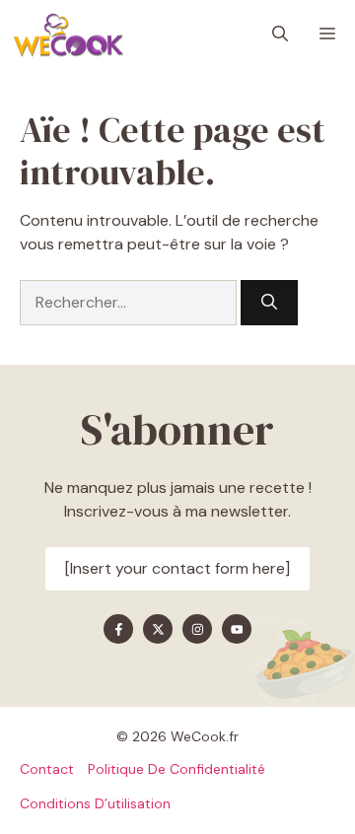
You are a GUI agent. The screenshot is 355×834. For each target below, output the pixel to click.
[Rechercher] (269, 302)
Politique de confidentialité (176, 769)
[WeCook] (68, 34)
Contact (47, 769)
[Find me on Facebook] (118, 629)
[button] (280, 34)
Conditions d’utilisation (95, 803)
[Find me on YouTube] (236, 629)
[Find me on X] (158, 629)
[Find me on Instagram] (197, 629)
